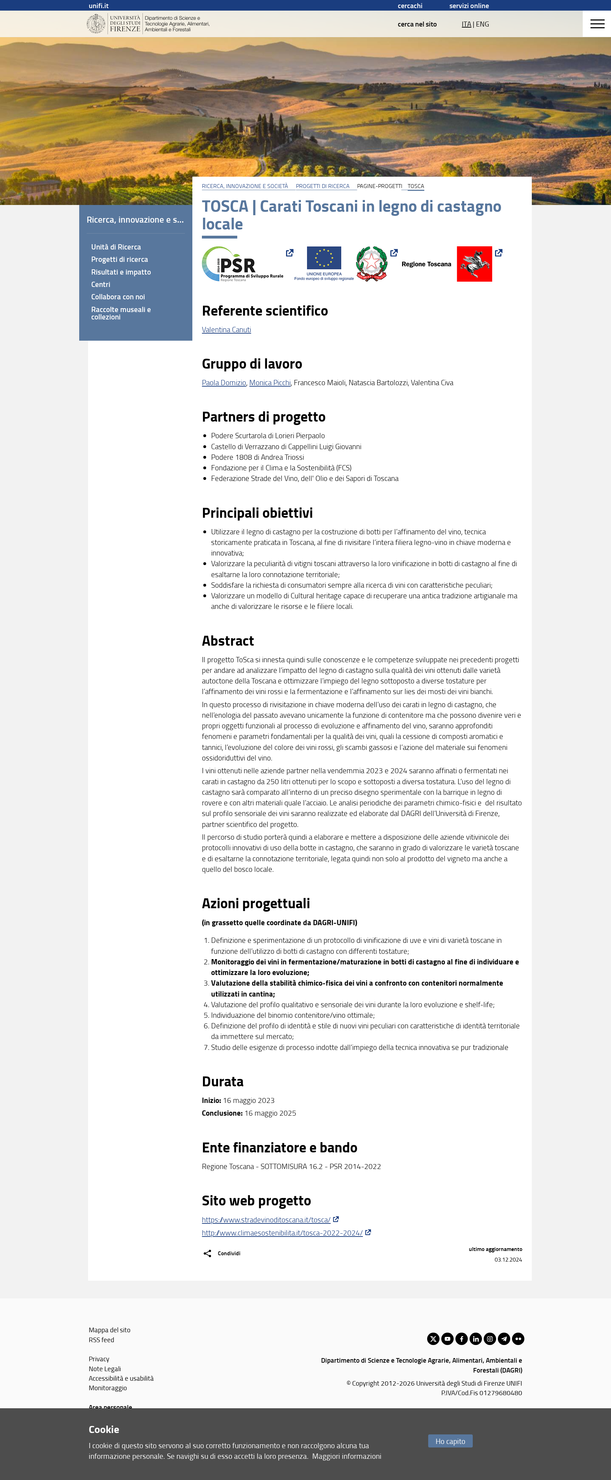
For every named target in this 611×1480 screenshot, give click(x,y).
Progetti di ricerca (323, 186)
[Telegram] (504, 1339)
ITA (466, 24)
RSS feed (101, 1339)
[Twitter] (433, 1339)
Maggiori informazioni (347, 1456)
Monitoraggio (108, 1387)
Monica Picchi (270, 382)
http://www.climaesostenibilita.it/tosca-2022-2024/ (282, 1232)
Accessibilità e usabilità (121, 1378)
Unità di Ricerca (116, 246)
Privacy (99, 1358)
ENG (482, 24)
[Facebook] (461, 1339)
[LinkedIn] (476, 1339)
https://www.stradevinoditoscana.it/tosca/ (266, 1219)
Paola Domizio (224, 382)
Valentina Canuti (226, 329)
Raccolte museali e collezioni (121, 313)
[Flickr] (518, 1339)
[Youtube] (447, 1339)
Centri (100, 284)
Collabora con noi (118, 296)
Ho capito (450, 1441)
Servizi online (469, 5)
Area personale (110, 1407)
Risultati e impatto (121, 271)
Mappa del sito (109, 1329)
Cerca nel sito (417, 24)
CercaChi (410, 5)
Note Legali (105, 1368)
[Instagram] (490, 1339)
